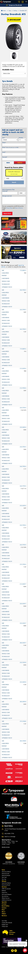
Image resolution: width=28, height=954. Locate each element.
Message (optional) (7, 196)
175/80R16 (23, 349)
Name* (4, 142)
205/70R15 (23, 290)
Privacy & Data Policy (10, 947)
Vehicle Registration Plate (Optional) (8, 190)
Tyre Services (5, 896)
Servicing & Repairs (6, 894)
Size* (3, 137)
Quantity (21, 137)
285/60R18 (23, 701)
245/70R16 (23, 466)
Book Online (5, 906)
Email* (4, 152)
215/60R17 (23, 584)
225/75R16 (23, 407)
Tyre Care (4, 877)
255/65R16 (23, 505)
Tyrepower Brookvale (15, 5)
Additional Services (6, 900)
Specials (4, 902)
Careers (4, 908)
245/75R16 (23, 486)
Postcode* (4, 157)
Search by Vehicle (6, 871)
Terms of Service (19, 208)
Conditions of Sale (19, 947)
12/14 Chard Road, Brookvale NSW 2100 (15, 829)
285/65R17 (23, 643)
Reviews (4, 915)
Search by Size (5, 873)
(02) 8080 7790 (9, 833)
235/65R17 (23, 623)
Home (4, 10)
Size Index (4, 921)
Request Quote (7, 213)
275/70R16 (23, 564)
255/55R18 (23, 662)
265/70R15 (23, 329)
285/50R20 (23, 741)
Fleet (3, 910)
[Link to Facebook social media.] (12, 950)
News (3, 912)
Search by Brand (6, 875)
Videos (4, 913)
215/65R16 (23, 368)
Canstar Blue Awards (7, 922)
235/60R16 (23, 427)
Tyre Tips (4, 879)
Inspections (4, 892)
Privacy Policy (9, 208)
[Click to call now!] (19, 2)
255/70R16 (23, 525)
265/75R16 (23, 545)
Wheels (4, 881)
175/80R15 (23, 270)
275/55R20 (23, 721)
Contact (4, 904)
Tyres (3, 870)
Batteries (4, 890)
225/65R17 (23, 603)
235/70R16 (23, 447)
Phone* (10, 147)
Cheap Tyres (5, 926)
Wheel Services (5, 898)
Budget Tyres (5, 924)
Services (4, 887)
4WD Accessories (6, 889)
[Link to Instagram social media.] (15, 950)
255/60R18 (23, 682)
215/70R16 (23, 388)
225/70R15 (23, 309)
